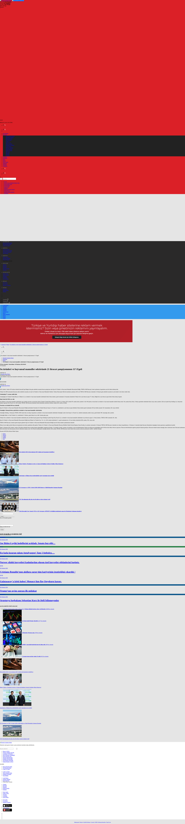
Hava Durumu (9, 138)
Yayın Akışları (9, 144)
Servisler (5, 134)
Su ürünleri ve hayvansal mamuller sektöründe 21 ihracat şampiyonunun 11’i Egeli (29, 344)
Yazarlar (5, 164)
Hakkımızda (5, 290)
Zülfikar (6, 188)
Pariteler (8, 155)
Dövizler (8, 151)
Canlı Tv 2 (8, 142)
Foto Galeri (5, 162)
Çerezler (92, 822)
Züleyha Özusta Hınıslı (9, 189)
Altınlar (7, 154)
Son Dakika (5, 133)
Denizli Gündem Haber (8, 358)
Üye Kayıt (5, 284)
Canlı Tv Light (6, 245)
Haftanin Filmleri (10, 137)
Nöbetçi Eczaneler (10, 145)
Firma (4, 433)
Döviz (4, 315)
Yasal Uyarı (108, 822)
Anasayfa (5, 289)
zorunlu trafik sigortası (9, 192)
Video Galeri (6, 275)
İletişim (4, 291)
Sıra (4, 439)
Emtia (4, 317)
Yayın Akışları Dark (7, 250)
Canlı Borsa (8, 146)
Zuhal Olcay (7, 190)
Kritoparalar (5, 311)
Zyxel (5, 181)
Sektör (4, 437)
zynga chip (6, 186)
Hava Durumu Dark (7, 243)
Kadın (4, 160)
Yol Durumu (8, 140)
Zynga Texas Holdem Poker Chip (11, 183)
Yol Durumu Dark (7, 244)
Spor (4, 159)
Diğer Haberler (6, 314)
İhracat (4, 435)
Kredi (4, 318)
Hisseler (7, 153)
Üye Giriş (5, 282)
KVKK (96, 822)
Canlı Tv (8, 141)
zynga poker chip (8, 184)
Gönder (2, 516)
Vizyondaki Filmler (10, 136)
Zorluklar (6, 193)
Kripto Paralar (9, 150)
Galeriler (5, 299)
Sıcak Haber (6, 278)
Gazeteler (5, 166)
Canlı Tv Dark (6, 249)
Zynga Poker (7, 185)
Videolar (5, 163)
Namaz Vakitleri (9, 147)
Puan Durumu (9, 149)
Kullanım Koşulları (102, 822)
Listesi (4, 436)
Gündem (5, 157)
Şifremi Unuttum (7, 285)
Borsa (4, 313)
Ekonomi (5, 158)
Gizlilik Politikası (86, 822)
